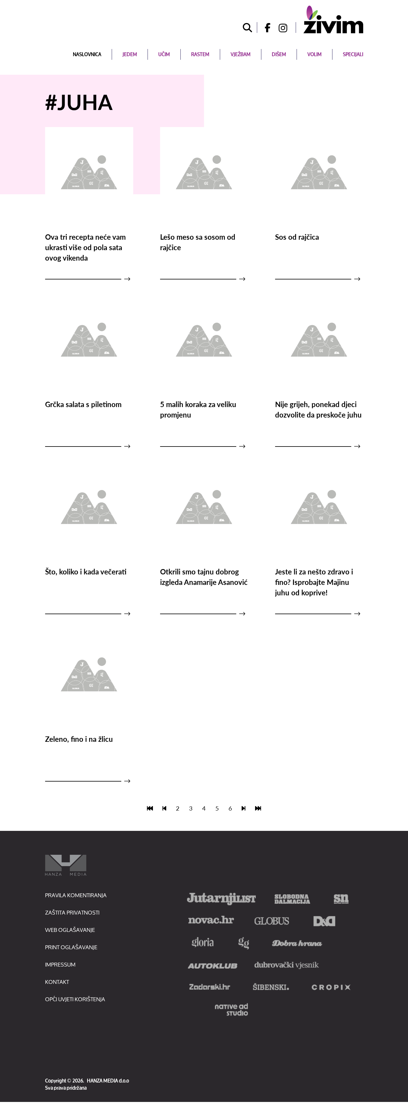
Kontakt (57, 981)
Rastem (200, 54)
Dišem (279, 54)
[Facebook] (265, 27)
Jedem (129, 54)
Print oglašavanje (71, 947)
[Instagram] (287, 27)
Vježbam (241, 54)
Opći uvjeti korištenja (75, 999)
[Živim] (333, 19)
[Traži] (247, 27)
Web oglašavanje (70, 929)
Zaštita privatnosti (72, 912)
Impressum (60, 964)
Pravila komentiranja (76, 895)
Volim (314, 54)
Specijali (353, 54)
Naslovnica (87, 54)
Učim (164, 54)
